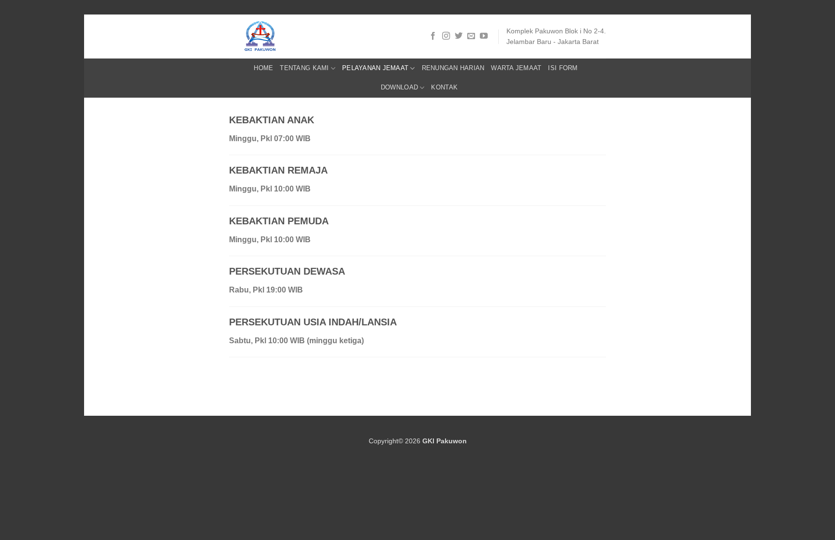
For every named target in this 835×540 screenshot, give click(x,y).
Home (263, 68)
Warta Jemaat (516, 68)
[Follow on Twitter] (458, 36)
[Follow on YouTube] (484, 36)
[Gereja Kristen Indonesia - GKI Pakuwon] (269, 36)
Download (399, 87)
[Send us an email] (471, 36)
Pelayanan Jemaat (375, 68)
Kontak (444, 87)
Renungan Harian (453, 68)
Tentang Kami (304, 68)
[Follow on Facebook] (433, 36)
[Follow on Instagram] (446, 36)
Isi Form (562, 68)
